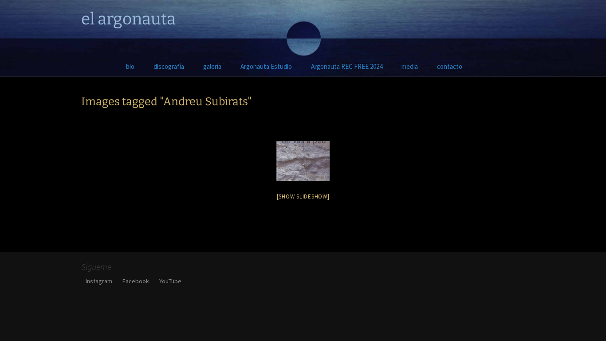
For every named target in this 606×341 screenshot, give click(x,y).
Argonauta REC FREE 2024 (346, 66)
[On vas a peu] (303, 161)
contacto (449, 66)
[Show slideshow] (303, 196)
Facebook (135, 281)
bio (130, 66)
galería (212, 66)
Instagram (99, 281)
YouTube (170, 281)
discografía (168, 66)
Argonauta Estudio (266, 66)
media (409, 66)
